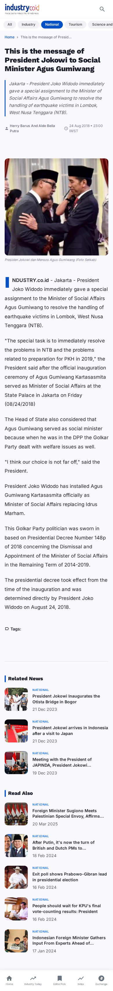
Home (9, 37)
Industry (28, 24)
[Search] (102, 9)
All (10, 24)
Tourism (75, 24)
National (52, 24)
